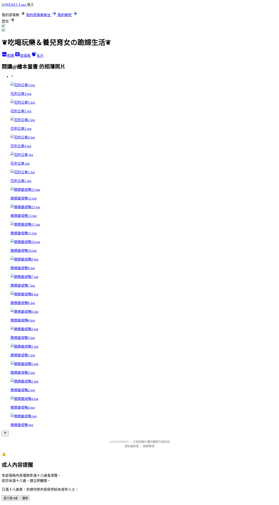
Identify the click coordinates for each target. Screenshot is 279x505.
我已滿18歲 (10, 498)
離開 (25, 498)
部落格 (25, 56)
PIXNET (124, 441)
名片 (40, 56)
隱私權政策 (132, 446)
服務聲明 (148, 446)
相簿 (11, 56)
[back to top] (5, 433)
